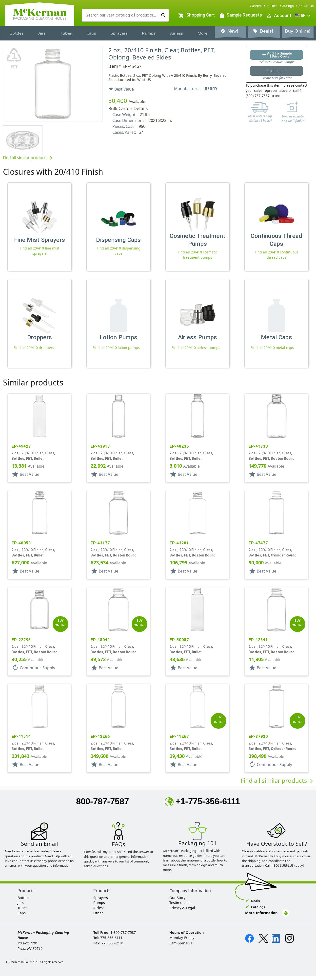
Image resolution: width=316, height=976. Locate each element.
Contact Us (305, 6)
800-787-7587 (102, 801)
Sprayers (119, 33)
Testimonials (179, 902)
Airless (176, 33)
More (203, 33)
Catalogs (287, 6)
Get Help (271, 6)
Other (98, 913)
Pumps (149, 33)
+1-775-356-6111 (208, 801)
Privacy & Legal (182, 907)
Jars (42, 33)
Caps (91, 33)
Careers (256, 6)
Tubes (66, 33)
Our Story (177, 897)
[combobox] (121, 15)
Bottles (16, 33)
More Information (261, 912)
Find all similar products (28, 158)
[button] (303, 15)
